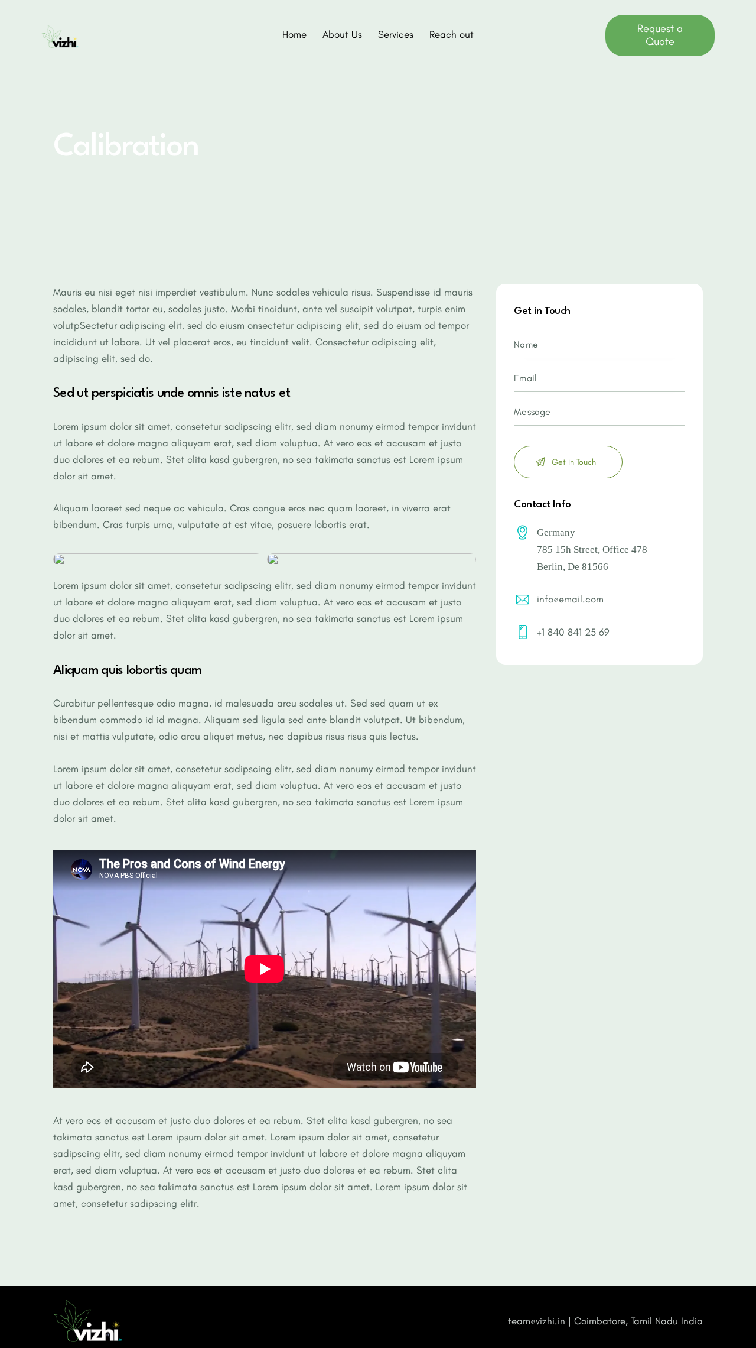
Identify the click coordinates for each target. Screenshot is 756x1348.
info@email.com (570, 599)
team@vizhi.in (536, 1321)
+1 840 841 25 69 (573, 632)
